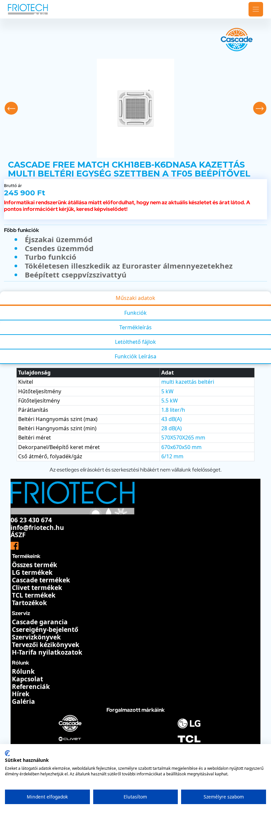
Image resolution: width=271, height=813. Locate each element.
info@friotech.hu (37, 527)
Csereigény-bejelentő (45, 629)
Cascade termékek (41, 580)
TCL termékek (34, 595)
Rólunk (23, 671)
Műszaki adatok (135, 298)
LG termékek (32, 572)
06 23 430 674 (31, 520)
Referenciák (31, 686)
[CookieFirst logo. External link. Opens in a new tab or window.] (7, 753)
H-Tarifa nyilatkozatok (47, 652)
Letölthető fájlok (135, 341)
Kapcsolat (27, 679)
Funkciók (135, 312)
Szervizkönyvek (36, 637)
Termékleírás (135, 327)
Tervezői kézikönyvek (45, 644)
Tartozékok (29, 603)
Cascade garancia (40, 622)
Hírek (20, 694)
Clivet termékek (37, 587)
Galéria (23, 701)
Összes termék (34, 565)
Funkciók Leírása (135, 356)
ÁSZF (18, 535)
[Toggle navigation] (256, 9)
